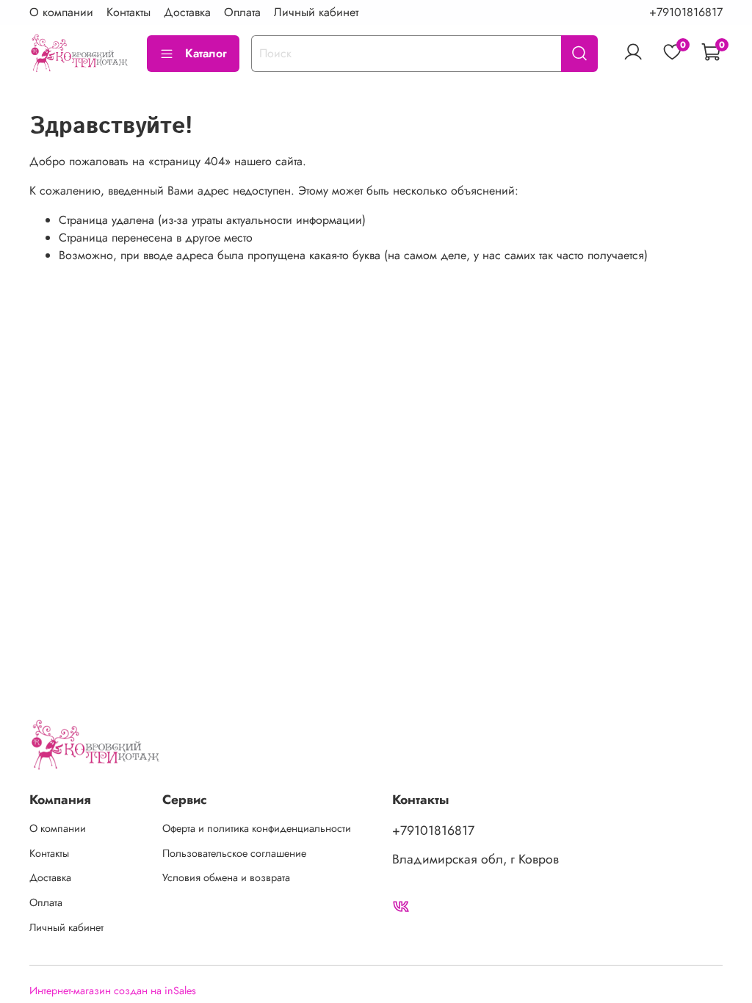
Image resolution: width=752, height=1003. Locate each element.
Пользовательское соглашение (234, 853)
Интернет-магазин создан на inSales (112, 990)
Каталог (206, 53)
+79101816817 (686, 12)
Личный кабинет (316, 12)
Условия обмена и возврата (226, 877)
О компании (61, 12)
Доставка (187, 12)
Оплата (242, 12)
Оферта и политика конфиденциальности (256, 828)
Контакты (128, 12)
